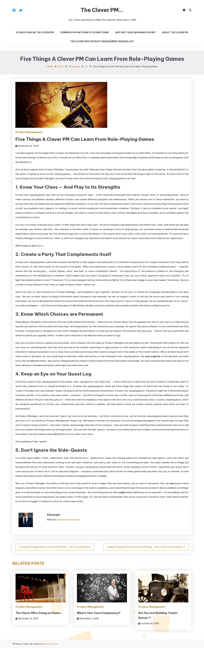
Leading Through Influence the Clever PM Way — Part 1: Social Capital (55, 547)
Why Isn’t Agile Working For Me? (135, 32)
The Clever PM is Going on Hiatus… (39, 613)
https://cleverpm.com (68, 519)
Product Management (28, 132)
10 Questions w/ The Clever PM (35, 32)
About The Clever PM (175, 32)
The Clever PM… (102, 10)
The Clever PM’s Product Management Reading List (102, 41)
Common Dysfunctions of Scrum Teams (84, 32)
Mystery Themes (50, 644)
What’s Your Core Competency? (98, 613)
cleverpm (53, 514)
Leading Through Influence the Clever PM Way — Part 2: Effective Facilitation (145, 547)
